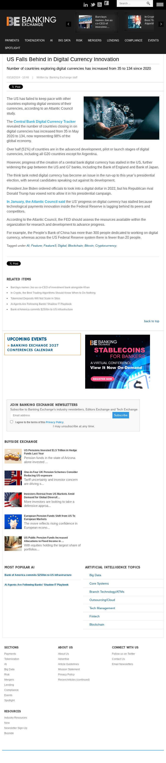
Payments (12, 40)
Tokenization (35, 40)
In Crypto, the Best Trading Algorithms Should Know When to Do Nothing (53, 292)
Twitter (93, 4)
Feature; (37, 245)
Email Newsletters (122, 664)
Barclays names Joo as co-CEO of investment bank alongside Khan (50, 287)
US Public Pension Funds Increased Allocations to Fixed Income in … (46, 539)
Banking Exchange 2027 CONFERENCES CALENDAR (32, 347)
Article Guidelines (68, 664)
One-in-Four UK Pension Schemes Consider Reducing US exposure (51, 474)
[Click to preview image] (121, 118)
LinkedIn (86, 4)
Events (153, 40)
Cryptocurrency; (106, 245)
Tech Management (102, 608)
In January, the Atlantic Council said (36, 201)
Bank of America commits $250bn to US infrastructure (42, 309)
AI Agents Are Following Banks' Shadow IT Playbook (41, 304)
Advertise (63, 659)
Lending (113, 40)
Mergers (94, 40)
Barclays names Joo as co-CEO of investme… (104, 21)
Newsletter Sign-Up (15, 728)
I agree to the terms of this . (39, 422)
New (7, 722)
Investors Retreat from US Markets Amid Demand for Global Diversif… (49, 495)
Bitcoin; (90, 245)
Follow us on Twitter (123, 653)
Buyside (9, 733)
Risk (79, 40)
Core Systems (99, 583)
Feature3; (51, 245)
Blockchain (96, 624)
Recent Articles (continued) (74, 679)
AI (51, 40)
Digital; (63, 245)
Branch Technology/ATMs (106, 591)
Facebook (107, 3)
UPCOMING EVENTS (27, 339)
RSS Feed (100, 4)
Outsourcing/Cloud (102, 600)
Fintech (94, 616)
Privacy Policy (55, 422)
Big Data (64, 40)
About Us (63, 653)
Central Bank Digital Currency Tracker (45, 121)
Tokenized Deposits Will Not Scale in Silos (35, 298)
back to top (151, 321)
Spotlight (12, 48)
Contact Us (118, 659)
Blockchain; (76, 245)
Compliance (133, 40)
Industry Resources (15, 717)
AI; (29, 245)
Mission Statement (69, 669)
